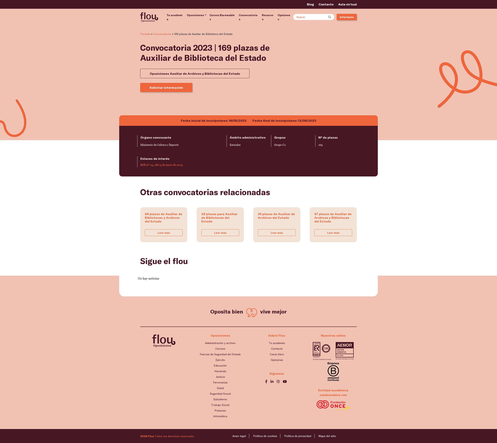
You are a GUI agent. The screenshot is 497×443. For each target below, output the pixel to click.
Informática (220, 416)
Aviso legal (239, 436)
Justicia (220, 376)
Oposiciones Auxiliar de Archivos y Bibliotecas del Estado (195, 73)
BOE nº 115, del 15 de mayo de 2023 (161, 164)
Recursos (267, 17)
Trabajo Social (220, 405)
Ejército (220, 359)
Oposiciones (195, 15)
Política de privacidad (297, 436)
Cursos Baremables (222, 17)
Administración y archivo (220, 343)
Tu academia (174, 17)
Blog (310, 4)
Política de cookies (265, 436)
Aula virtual (347, 4)
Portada (145, 34)
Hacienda (220, 371)
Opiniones (284, 17)
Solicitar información (166, 87)
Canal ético (277, 354)
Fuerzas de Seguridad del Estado (220, 354)
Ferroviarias (220, 382)
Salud (220, 388)
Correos (220, 348)
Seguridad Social (220, 393)
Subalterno (220, 399)
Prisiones (220, 410)
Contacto (326, 4)
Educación (220, 365)
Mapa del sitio (327, 436)
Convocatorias (248, 17)
